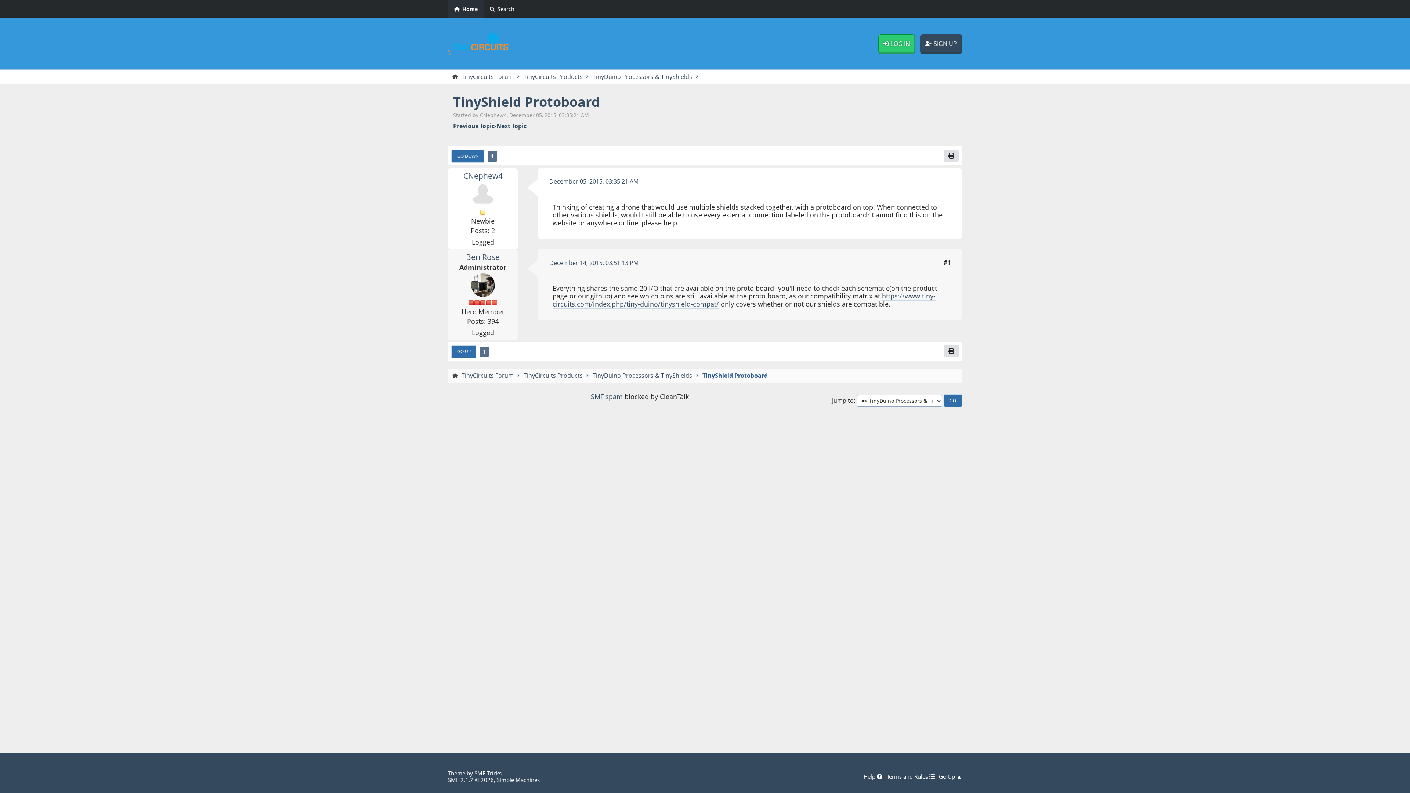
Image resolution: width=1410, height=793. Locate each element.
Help (870, 776)
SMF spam (607, 396)
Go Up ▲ (950, 776)
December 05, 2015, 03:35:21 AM (594, 181)
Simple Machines (518, 779)
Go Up (464, 351)
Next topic (511, 126)
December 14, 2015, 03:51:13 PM (594, 263)
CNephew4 (483, 176)
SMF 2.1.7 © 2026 (471, 779)
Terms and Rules (908, 776)
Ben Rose (483, 257)
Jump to (843, 400)
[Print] (951, 156)
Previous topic (474, 126)
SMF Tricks (488, 773)
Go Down (468, 156)
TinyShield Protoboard (526, 102)
